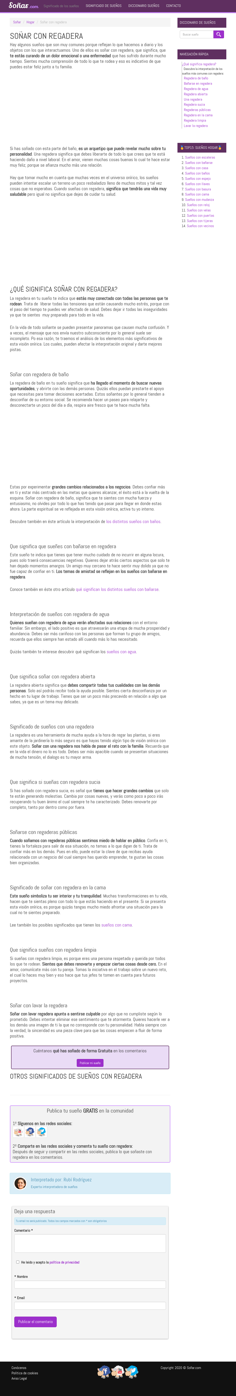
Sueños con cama (197, 194)
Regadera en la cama (198, 115)
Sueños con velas (199, 210)
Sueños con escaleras (200, 157)
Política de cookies (25, 1373)
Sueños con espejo (198, 178)
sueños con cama (116, 925)
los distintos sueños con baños (133, 521)
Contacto (173, 5)
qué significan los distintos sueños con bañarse (117, 589)
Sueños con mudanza (199, 199)
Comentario (23, 1230)
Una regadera (193, 99)
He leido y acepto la (50, 1262)
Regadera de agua (196, 88)
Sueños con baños (197, 173)
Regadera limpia (195, 120)
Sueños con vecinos (200, 225)
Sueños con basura (198, 189)
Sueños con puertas (200, 215)
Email (19, 1297)
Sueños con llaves (197, 183)
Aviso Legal (19, 1378)
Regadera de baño (196, 78)
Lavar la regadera (196, 125)
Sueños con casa (196, 167)
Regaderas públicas (197, 109)
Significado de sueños (103, 5)
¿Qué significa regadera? (199, 64)
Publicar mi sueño (90, 1063)
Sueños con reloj (198, 204)
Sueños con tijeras (200, 220)
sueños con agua (121, 652)
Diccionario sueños (143, 5)
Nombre (21, 1276)
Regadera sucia (194, 104)
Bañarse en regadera (198, 83)
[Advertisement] (90, 108)
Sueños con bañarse (198, 162)
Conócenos (19, 1367)
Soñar (23, 5)
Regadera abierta (195, 94)
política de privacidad (64, 1262)
